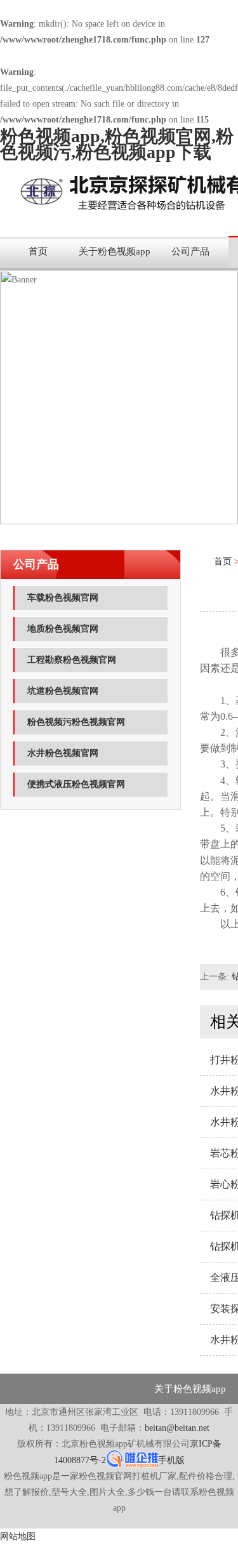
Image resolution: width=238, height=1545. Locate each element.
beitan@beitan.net (177, 1428)
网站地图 (18, 1536)
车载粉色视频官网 (62, 597)
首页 (38, 251)
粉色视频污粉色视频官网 (76, 722)
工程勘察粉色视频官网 (71, 660)
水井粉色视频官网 (62, 753)
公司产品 (190, 251)
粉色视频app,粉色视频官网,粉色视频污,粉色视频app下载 (117, 144)
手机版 (171, 1460)
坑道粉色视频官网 (62, 691)
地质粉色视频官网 (62, 628)
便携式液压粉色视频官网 (76, 784)
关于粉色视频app (114, 251)
